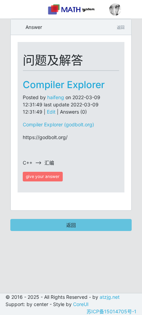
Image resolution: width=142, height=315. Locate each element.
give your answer (43, 176)
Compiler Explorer (64, 85)
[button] (115, 9)
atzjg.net (110, 297)
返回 (71, 225)
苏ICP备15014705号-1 (111, 311)
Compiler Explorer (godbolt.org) (58, 124)
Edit (51, 112)
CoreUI (81, 304)
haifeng (55, 97)
